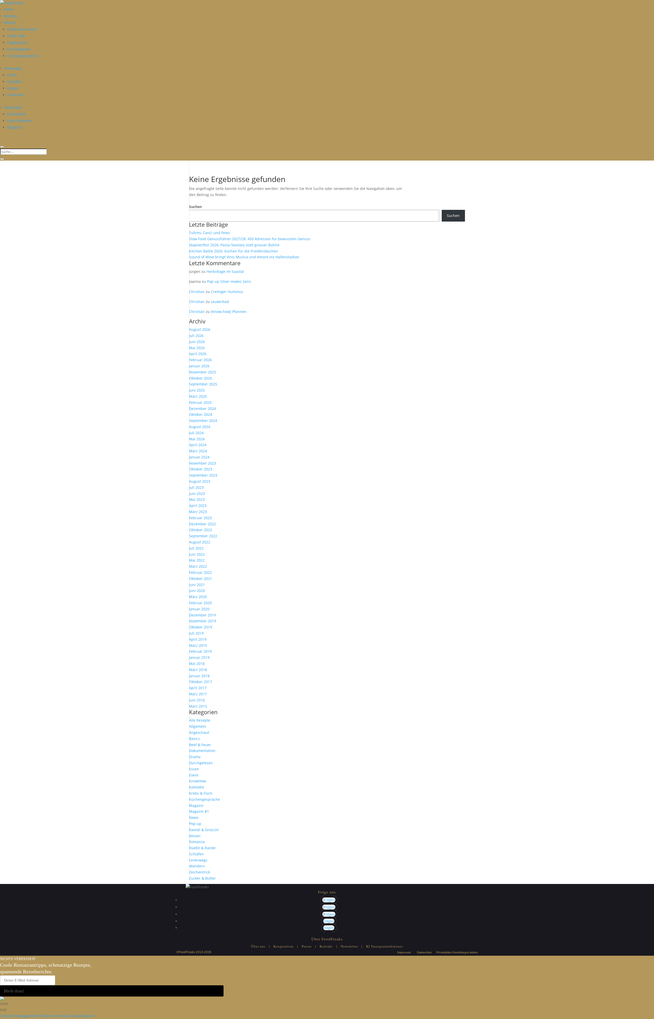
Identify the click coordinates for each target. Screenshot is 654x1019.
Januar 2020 (199, 608)
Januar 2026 (199, 365)
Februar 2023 (200, 517)
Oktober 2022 (200, 529)
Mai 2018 (197, 663)
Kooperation (283, 946)
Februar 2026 (200, 359)
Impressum (404, 952)
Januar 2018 (199, 675)
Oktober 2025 (200, 378)
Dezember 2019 (202, 615)
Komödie (196, 787)
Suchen (195, 206)
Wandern (197, 866)
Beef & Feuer (200, 744)
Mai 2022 (197, 560)
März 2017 (198, 694)
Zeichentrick (199, 872)
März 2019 (198, 645)
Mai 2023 (197, 499)
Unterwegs (13, 68)
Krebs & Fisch (200, 793)
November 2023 (202, 463)
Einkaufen (15, 94)
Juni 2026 (197, 341)
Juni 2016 (197, 700)
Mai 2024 (197, 438)
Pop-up (195, 823)
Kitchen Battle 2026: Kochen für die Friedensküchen (233, 251)
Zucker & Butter (202, 878)
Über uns (258, 946)
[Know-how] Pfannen (229, 311)
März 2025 (198, 396)
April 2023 (197, 505)
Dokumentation (202, 750)
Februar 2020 (200, 602)
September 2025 (203, 384)
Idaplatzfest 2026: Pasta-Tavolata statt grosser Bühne (234, 244)
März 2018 (198, 669)
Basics (194, 738)
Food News (13, 107)
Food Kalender (19, 120)
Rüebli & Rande (202, 847)
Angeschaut (17, 42)
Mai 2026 (197, 347)
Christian (197, 291)
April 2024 (197, 444)
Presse (307, 946)
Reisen (13, 88)
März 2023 (198, 511)
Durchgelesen (19, 49)
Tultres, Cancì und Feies (209, 232)
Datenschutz (424, 952)
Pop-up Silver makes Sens (229, 281)
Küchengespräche (22, 55)
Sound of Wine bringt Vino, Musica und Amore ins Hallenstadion (244, 256)
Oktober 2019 (200, 627)
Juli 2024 (196, 432)
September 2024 (203, 420)
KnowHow (197, 781)
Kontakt (326, 946)
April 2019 (197, 639)
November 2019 (202, 620)
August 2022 (199, 542)
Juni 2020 (197, 590)
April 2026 (197, 353)
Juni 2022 (197, 554)
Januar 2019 (199, 657)
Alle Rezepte (199, 720)
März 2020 (198, 596)
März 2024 (198, 450)
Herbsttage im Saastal (225, 271)
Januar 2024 (199, 457)
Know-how (16, 35)
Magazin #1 (199, 811)
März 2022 (198, 566)
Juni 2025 (197, 390)
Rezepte (10, 16)
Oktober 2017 (200, 681)
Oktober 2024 (200, 414)
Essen (12, 74)
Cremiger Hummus (227, 291)
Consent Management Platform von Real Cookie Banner (47, 1015)
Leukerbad (220, 301)
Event (193, 775)
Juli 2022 (196, 548)
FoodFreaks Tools (21, 29)
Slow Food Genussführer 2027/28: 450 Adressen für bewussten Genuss (249, 238)
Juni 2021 (197, 584)
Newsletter (349, 946)
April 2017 (197, 687)
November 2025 (202, 372)
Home (9, 9)
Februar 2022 (200, 572)
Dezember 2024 (202, 408)
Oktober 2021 (200, 578)
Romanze (197, 841)
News (193, 817)
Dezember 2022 (202, 523)
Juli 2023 (196, 487)
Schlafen (14, 81)
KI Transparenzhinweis (384, 946)
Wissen (10, 22)
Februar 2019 (200, 651)
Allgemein (197, 726)
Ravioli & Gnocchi (204, 829)
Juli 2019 (196, 633)
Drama (195, 756)
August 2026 (199, 329)
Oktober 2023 (200, 469)
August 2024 (199, 426)
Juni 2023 (197, 493)
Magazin (14, 127)
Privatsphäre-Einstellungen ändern (457, 952)
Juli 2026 (196, 335)
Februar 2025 (200, 402)
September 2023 (203, 475)
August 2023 (199, 481)
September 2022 (203, 535)
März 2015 (198, 706)
